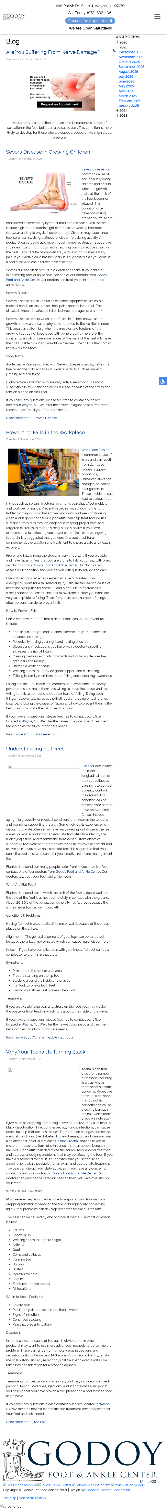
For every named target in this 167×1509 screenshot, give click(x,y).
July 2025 (126, 76)
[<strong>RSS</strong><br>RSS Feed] (114, 50)
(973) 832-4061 (100, 13)
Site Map (9, 1498)
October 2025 (129, 62)
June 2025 (126, 81)
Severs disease (93, 169)
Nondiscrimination (32, 1498)
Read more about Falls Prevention (31, 734)
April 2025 (126, 91)
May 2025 (126, 86)
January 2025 (129, 106)
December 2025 (131, 52)
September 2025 (131, 67)
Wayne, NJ (29, 405)
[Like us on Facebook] (20, 1485)
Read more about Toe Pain (26, 1422)
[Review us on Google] (128, 1485)
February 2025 (130, 101)
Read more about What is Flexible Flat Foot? (40, 1037)
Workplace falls (93, 450)
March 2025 (128, 96)
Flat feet (87, 766)
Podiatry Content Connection (108, 1490)
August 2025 (128, 72)
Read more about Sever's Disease (31, 418)
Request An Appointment (90, 20)
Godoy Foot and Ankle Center (55, 565)
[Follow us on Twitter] (54, 1485)
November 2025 (131, 57)
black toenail (70, 1141)
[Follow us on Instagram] (91, 1485)
